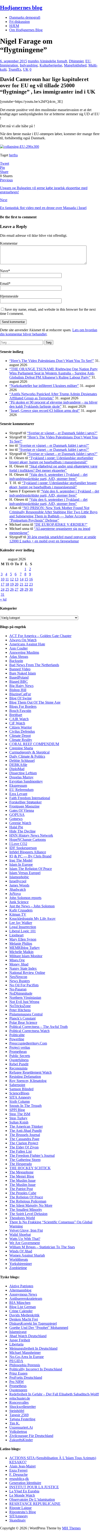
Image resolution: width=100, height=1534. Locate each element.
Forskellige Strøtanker (25, 802)
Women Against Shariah (27, 1255)
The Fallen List (20, 1151)
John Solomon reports (25, 898)
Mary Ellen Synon (22, 939)
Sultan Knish (18, 1122)
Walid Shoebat (20, 1234)
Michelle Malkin (21, 952)
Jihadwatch (17, 889)
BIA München (19, 1303)
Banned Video (19, 669)
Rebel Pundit (18, 1064)
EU (87, 61)
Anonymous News (23, 1294)
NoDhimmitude (20, 993)
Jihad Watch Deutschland (28, 1336)
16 (31, 579)
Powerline (16, 1039)
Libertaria (16, 1344)
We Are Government (24, 1243)
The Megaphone (21, 1172)
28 (21, 589)
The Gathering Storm (24, 1160)
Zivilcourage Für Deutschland (31, 1436)
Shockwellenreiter (22, 1407)
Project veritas (19, 1047)
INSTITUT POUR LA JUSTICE (34, 1487)
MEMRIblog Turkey (24, 948)
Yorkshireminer (20, 1264)
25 (7, 589)
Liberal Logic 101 (22, 931)
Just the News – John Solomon (32, 906)
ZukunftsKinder (21, 1440)
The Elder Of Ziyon (24, 1147)
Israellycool (17, 881)
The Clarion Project (23, 1143)
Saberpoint (17, 1085)
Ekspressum (18, 785)
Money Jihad (18, 964)
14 (21, 579)
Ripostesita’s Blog (22, 1512)
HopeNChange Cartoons (27, 839)
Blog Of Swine (20, 698)
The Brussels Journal (24, 1135)
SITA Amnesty (20, 1097)
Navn (4, 271)
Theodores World (22, 1218)
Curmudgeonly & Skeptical (29, 752)
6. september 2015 (13, 61)
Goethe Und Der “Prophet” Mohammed (38, 1328)
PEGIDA (16, 1361)
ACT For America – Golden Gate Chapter (40, 636)
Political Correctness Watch (29, 1031)
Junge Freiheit (19, 1340)
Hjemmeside (9, 296)
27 (16, 589)
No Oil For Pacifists (24, 985)
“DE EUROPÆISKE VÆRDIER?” (60, 524)
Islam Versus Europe (24, 873)
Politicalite (17, 1035)
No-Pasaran (18, 989)
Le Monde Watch (22, 1495)
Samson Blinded (21, 1089)
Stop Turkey (18, 1118)
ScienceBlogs (19, 1093)
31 (2, 594)
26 (12, 589)
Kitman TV (17, 914)
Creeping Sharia (21, 748)
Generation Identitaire (25, 1483)
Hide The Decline (22, 831)
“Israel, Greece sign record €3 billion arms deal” (44, 411)
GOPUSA (17, 815)
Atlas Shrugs (18, 657)
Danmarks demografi (24, 17)
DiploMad (16, 769)
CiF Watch (17, 723)
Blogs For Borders (23, 706)
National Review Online (27, 973)
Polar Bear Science (23, 1022)
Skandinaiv (17, 1520)
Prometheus (18, 1386)
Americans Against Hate (27, 644)
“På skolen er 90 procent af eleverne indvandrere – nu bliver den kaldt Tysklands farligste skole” (53, 404)
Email (4, 284)
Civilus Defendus (22, 731)
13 (16, 579)
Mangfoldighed (75, 65)
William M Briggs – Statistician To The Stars (42, 1247)
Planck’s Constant (22, 1018)
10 (2, 579)
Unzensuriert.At (21, 1427)
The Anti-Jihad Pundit (25, 1131)
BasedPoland (19, 677)
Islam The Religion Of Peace (30, 869)
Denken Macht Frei (23, 1319)
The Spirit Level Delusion (28, 1214)
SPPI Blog (17, 1110)
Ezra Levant (18, 794)
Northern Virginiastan (25, 997)
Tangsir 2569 (19, 1415)
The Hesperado (20, 1164)
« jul (3, 599)
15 (26, 579)
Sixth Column (19, 1101)
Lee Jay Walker (20, 923)
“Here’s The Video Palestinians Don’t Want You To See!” (51, 361)
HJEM (14, 26)
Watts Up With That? (24, 1239)
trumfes (33, 61)
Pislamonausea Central (26, 1014)
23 (31, 584)
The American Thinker (26, 1126)
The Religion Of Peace (26, 1197)
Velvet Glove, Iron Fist (26, 1230)
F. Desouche (18, 1474)
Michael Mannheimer (25, 1353)
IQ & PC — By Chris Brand (30, 856)
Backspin (16, 661)
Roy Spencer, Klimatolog (28, 1081)
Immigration (9, 65)
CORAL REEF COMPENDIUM (34, 744)
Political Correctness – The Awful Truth (38, 1027)
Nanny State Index (23, 968)
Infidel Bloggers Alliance (27, 852)
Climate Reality (20, 740)
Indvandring (29, 65)
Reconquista (18, 1068)
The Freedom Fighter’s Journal (32, 1155)
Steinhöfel (16, 1411)
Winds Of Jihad (20, 1251)
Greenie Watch (20, 823)
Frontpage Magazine (24, 806)
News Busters (19, 981)
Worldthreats (18, 1259)
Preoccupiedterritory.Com (28, 1043)
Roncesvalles (19, 1402)
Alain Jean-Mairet (22, 1466)
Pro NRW (16, 1382)
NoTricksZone (20, 1006)
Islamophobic (19, 877)
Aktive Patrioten (21, 1286)
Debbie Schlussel (22, 760)
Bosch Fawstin (20, 711)
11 (7, 579)
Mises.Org (17, 960)
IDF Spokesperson (23, 848)
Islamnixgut (18, 1332)
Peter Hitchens (20, 1010)
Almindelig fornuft (53, 61)
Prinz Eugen (18, 1373)
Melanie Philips (20, 943)
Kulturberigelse (51, 65)
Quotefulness (19, 1060)
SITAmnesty (18, 1516)
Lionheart (16, 935)
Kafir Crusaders (21, 910)
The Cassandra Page (24, 1139)
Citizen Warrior (20, 727)
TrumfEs (14, 69)
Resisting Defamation (25, 1076)
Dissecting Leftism (23, 773)
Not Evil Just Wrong (24, 1002)
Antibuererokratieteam (25, 1298)
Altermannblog (20, 1290)
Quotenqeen (18, 1390)
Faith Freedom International (29, 798)
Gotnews (16, 819)
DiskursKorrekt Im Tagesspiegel (33, 1323)
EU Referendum (21, 790)
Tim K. (14, 1423)
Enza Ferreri (18, 1470)
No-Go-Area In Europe (26, 1357)
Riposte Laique (20, 1508)
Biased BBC (18, 681)
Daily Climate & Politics (27, 756)
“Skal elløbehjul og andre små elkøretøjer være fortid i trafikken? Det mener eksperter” (53, 468)
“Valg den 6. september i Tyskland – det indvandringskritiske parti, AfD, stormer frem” (48, 477)
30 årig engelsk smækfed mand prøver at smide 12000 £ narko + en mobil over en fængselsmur (52, 539)
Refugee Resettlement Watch (30, 1072)
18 (7, 584)
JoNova (15, 894)
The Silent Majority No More (30, 1205)
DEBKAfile (18, 765)
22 (26, 584)
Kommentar (8, 243)
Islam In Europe (21, 864)
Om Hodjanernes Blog (26, 30)
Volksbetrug (18, 1432)
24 (2, 589)
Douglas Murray (21, 777)
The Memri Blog (21, 1176)
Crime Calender (21, 1311)
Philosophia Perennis (24, 1365)
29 (26, 589)
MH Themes (71, 1528)
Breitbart (15, 715)
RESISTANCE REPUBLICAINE (34, 1504)
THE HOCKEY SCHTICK (30, 1168)
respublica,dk (19, 1479)
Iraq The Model (20, 860)
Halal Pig (16, 827)
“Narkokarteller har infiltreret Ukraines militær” (44, 386)
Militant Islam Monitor (25, 956)
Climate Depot (20, 736)
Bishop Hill (17, 690)
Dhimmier (76, 61)
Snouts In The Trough (25, 1106)
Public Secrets (19, 1056)
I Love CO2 (18, 844)
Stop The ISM (19, 1114)
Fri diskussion (19, 22)
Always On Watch (23, 640)
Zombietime (18, 1268)
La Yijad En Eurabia (24, 1491)
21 (21, 584)
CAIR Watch (19, 719)
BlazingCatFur (20, 694)
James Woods (19, 885)
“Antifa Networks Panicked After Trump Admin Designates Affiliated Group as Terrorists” (53, 396)
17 (2, 584)
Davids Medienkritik (24, 1315)
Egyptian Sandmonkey (26, 781)
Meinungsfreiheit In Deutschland (33, 1348)
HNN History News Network (31, 835)
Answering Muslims (24, 652)
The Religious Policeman (27, 1201)
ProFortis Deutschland (25, 1377)
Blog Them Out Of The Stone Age (34, 702)
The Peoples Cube (22, 1193)
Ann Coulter (18, 648)
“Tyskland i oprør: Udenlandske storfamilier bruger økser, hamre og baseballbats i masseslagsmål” (51, 460)
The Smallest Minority (25, 1210)
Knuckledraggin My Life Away (32, 918)
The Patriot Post (21, 1189)
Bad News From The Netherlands (34, 665)
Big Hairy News (21, 686)
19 (12, 584)
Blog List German (22, 1307)
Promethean (18, 1052)
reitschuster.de (19, 1398)
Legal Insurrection (22, 927)
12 (12, 579)
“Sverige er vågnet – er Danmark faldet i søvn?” (62, 433)
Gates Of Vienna (21, 810)
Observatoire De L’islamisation (32, 1499)
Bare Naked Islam (22, 673)
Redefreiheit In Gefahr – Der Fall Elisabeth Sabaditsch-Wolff (54, 1394)
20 (16, 584)
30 (31, 589)
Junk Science (19, 902)
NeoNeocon (18, 977)
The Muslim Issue (22, 1180)
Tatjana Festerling (22, 1419)
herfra (13, 155)
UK (26, 69)
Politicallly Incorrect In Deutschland (35, 1369)
